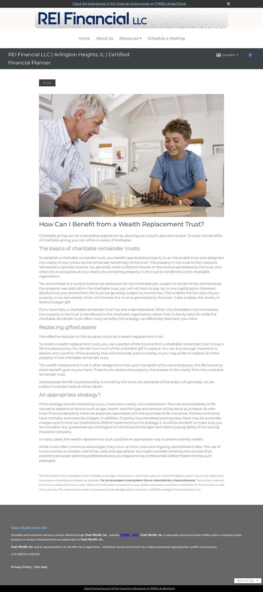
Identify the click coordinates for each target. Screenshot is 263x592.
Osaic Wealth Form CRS (29, 527)
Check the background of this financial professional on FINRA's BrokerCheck (129, 4)
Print (47, 83)
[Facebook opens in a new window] (250, 56)
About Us (104, 38)
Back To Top (246, 580)
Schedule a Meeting (166, 38)
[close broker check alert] (228, 3)
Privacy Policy (21, 567)
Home (84, 38)
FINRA (125, 535)
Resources (128, 38)
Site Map (40, 567)
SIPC (135, 535)
